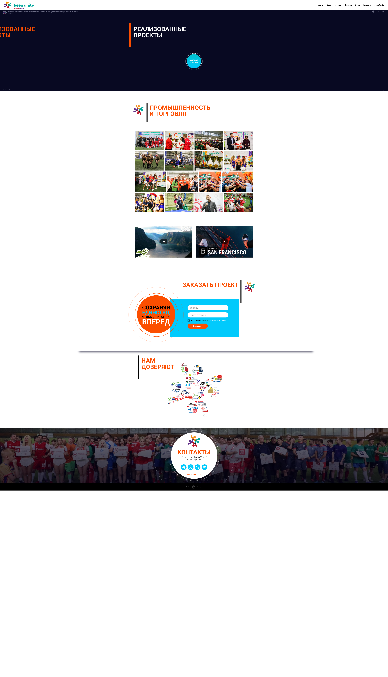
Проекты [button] (348, 5)
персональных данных (218, 320)
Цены (357, 5)
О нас (329, 5)
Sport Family (379, 5)
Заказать (197, 326)
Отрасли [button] (337, 5)
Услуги (320, 5)
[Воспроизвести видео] (163, 241)
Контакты (367, 5)
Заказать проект (194, 61)
